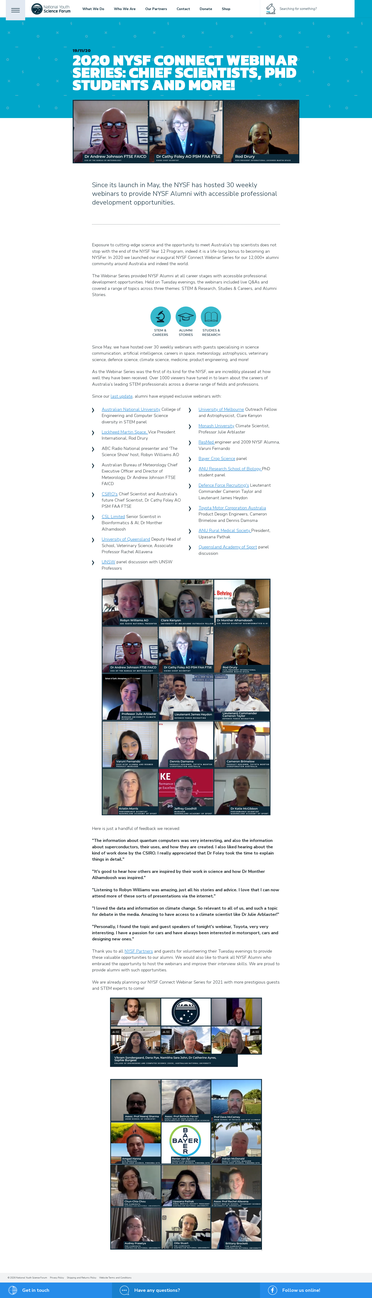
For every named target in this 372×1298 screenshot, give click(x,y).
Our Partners (156, 9)
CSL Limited (113, 517)
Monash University (216, 426)
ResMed (207, 442)
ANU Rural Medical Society (225, 530)
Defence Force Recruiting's (224, 485)
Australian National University (131, 409)
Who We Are (125, 9)
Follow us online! (301, 1290)
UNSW (108, 562)
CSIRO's (110, 494)
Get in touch (35, 1290)
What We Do (93, 9)
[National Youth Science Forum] (51, 9)
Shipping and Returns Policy (81, 1277)
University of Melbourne (221, 409)
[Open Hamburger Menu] (15, 10)
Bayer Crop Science (217, 458)
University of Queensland (126, 539)
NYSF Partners (139, 951)
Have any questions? (157, 1290)
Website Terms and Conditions (115, 1277)
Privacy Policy (57, 1277)
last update (122, 396)
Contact (183, 9)
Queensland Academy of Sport (228, 547)
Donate (206, 9)
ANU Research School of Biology (230, 469)
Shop (226, 9)
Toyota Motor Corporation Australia (232, 508)
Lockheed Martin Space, (125, 432)
